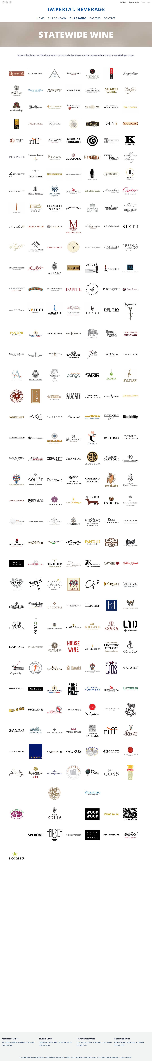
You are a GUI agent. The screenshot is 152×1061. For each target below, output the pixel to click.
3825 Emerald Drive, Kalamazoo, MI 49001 (18, 1042)
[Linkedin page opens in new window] (6, 2)
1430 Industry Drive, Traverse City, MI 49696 (94, 1042)
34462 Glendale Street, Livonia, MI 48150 (55, 1042)
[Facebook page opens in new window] (3, 2)
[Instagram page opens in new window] (10, 2)
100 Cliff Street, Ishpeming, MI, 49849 (129, 1042)
